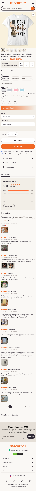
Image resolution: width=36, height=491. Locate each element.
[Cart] (33, 3)
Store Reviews (5, 174)
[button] (18, 113)
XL (21, 97)
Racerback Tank (27, 78)
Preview (19, 140)
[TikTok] (22, 481)
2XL (27, 97)
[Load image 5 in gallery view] (20, 50)
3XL (3, 101)
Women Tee (15, 78)
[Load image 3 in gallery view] (11, 50)
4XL (9, 101)
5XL (15, 101)
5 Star (19, 217)
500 (26, 406)
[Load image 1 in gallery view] (3, 50)
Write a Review (9, 206)
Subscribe (31, 436)
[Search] (33, 8)
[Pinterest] (30, 481)
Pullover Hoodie (7, 83)
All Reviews (7, 217)
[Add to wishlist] (33, 14)
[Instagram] (14, 481)
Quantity (3, 134)
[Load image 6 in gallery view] (24, 50)
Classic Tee (5, 78)
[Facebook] (6, 481)
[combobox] (18, 8)
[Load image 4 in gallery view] (15, 50)
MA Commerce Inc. (21, 486)
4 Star (28, 217)
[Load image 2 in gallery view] (7, 50)
